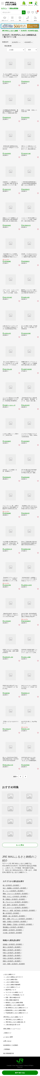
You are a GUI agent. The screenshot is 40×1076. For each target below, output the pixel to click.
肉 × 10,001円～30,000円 (11, 885)
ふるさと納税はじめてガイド (14, 977)
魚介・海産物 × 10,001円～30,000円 (15, 888)
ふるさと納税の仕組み (12, 982)
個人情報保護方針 (8, 1053)
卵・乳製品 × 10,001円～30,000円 (14, 899)
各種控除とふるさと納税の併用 (15, 1005)
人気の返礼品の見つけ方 (13, 1024)
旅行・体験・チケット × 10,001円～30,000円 (17, 919)
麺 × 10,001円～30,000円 (11, 913)
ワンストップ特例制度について (15, 995)
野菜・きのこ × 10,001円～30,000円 (15, 896)
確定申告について (11, 990)
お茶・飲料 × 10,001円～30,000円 (14, 905)
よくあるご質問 (8, 1037)
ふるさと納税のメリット (13, 987)
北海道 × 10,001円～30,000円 (12, 944)
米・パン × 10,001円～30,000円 (13, 891)
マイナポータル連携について (14, 992)
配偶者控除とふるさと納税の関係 (16, 1010)
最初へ (15, 776)
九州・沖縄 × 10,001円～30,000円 (14, 964)
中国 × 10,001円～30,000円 (12, 958)
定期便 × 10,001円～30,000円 (12, 930)
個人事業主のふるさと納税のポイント (17, 1007)
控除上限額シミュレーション (12, 1028)
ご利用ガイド (7, 1033)
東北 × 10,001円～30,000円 (12, 947)
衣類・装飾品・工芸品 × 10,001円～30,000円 (17, 924)
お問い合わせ (7, 1041)
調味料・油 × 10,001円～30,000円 (14, 916)
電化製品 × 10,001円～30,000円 (13, 927)
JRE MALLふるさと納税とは (14, 1019)
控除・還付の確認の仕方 (13, 997)
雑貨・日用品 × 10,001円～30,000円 (15, 921)
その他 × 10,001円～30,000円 (12, 933)
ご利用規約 (6, 1049)
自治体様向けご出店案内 (10, 1045)
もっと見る (20, 845)
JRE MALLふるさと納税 (10, 31)
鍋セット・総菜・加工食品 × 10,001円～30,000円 (19, 910)
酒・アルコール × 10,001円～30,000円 (15, 902)
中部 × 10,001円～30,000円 (12, 953)
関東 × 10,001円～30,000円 (12, 950)
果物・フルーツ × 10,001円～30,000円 (15, 893)
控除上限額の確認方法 (12, 1000)
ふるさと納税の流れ (12, 979)
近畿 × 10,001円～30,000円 (12, 955)
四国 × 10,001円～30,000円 (12, 961)
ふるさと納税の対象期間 (13, 984)
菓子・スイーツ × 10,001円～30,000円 (15, 907)
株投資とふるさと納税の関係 (14, 1002)
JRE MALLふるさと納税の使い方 (15, 1022)
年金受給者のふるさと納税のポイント (17, 1013)
